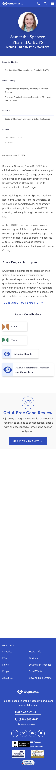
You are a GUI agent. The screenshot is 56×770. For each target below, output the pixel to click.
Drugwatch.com (12, 3)
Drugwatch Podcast (40, 664)
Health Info (35, 651)
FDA (4, 658)
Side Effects (35, 671)
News (5, 664)
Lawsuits (7, 651)
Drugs (5, 671)
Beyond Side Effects (40, 678)
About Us (7, 678)
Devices (33, 658)
